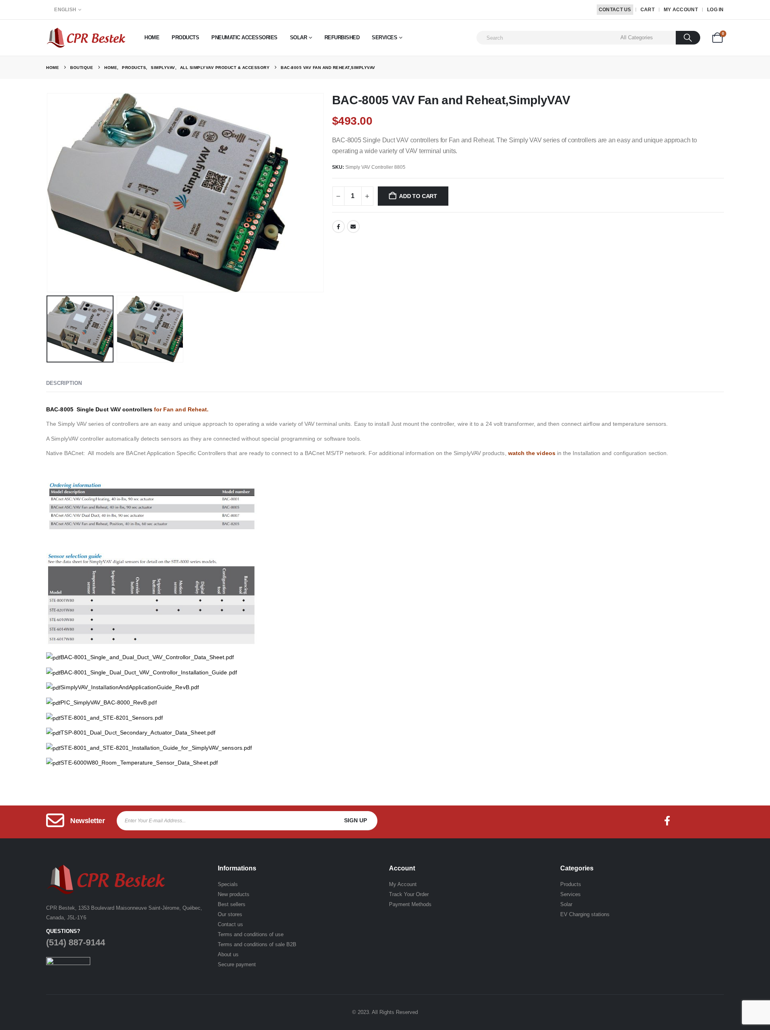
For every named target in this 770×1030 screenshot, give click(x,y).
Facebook (338, 226)
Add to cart (418, 196)
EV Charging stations (585, 914)
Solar (298, 37)
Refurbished (342, 37)
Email (353, 226)
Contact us (230, 924)
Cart (647, 9)
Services (384, 37)
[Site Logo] (86, 37)
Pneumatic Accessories (244, 37)
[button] (48, 193)
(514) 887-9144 (75, 942)
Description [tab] (64, 383)
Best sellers (231, 904)
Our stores (230, 914)
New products (233, 894)
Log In (715, 9)
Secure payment (237, 964)
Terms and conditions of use (251, 934)
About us (228, 954)
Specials (228, 884)
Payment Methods (410, 904)
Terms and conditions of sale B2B (257, 944)
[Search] (688, 38)
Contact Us (615, 9)
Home (151, 37)
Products (185, 37)
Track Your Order (409, 894)
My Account (681, 9)
